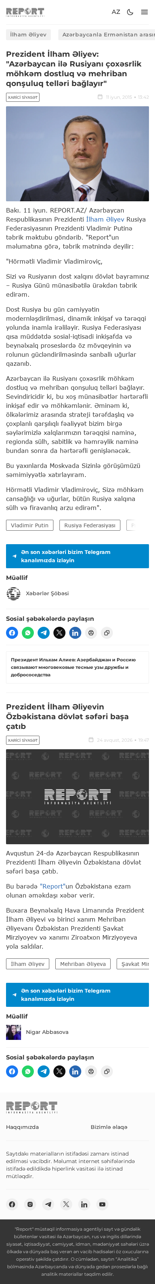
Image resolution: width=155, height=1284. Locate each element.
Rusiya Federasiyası (89, 525)
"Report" (52, 886)
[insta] (30, 1204)
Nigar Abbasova (47, 1032)
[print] (91, 633)
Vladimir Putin (30, 525)
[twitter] (59, 633)
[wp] (28, 633)
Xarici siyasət (23, 97)
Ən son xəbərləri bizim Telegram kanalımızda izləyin (66, 556)
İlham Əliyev (28, 34)
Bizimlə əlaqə (109, 1127)
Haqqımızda (22, 1127)
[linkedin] (75, 633)
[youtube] (102, 1204)
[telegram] (44, 633)
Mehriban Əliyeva (83, 964)
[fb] (12, 633)
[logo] (25, 12)
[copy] (107, 633)
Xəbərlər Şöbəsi (47, 593)
